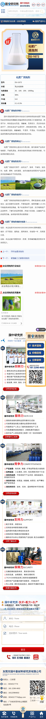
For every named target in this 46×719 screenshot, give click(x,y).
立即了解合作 (11, 541)
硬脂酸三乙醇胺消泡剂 (20, 258)
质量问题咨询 (11, 588)
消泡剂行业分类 (9, 21)
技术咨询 (4, 717)
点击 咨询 (36, 657)
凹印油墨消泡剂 (17, 251)
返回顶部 (41, 699)
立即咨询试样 (11, 493)
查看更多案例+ (40, 293)
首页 (41, 717)
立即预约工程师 (11, 437)
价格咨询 (13, 717)
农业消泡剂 (21, 21)
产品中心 (32, 717)
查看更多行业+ (40, 266)
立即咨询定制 (11, 389)
